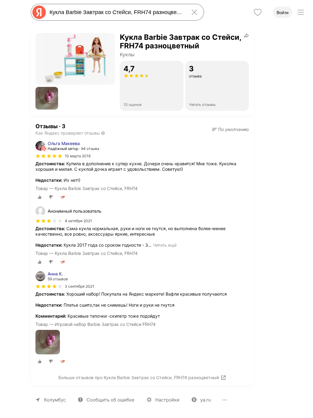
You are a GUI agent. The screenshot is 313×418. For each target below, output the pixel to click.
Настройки (167, 400)
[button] (46, 98)
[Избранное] (257, 12)
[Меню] (301, 12)
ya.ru (205, 400)
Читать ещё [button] (165, 245)
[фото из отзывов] (47, 342)
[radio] (39, 197)
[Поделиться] (246, 35)
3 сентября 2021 (79, 286)
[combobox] (116, 12)
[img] (48, 156)
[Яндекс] (39, 12)
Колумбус (55, 400)
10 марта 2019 (77, 156)
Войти (283, 12)
